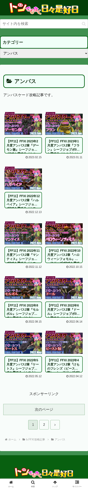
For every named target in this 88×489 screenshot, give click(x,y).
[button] (83, 23)
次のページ (44, 409)
